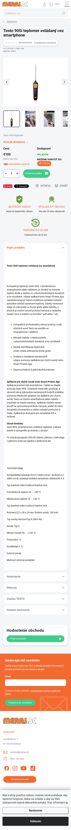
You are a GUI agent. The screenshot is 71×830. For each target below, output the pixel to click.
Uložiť (9, 186)
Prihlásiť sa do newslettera (20, 703)
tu (67, 802)
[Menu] (67, 4)
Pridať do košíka (33, 173)
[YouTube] (23, 767)
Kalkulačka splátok (19, 164)
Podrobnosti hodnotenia (45, 42)
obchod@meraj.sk (19, 752)
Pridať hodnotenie (18, 639)
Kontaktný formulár (20, 779)
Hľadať (63, 13)
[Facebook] (6, 767)
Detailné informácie (14, 142)
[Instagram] (14, 767)
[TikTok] (32, 767)
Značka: (9, 51)
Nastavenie (35, 810)
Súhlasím (35, 821)
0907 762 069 (17, 759)
